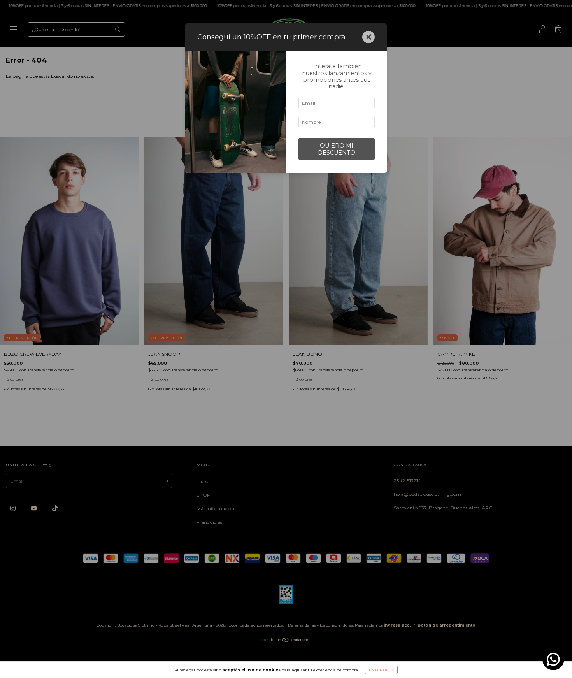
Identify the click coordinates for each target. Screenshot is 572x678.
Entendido (381, 670)
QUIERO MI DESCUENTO (336, 149)
